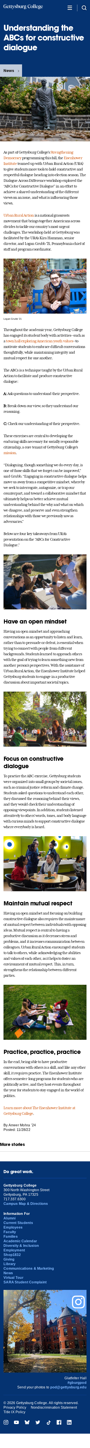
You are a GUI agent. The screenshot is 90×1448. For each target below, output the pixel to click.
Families (10, 1236)
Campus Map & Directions (25, 1204)
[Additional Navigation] (69, 7)
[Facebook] (59, 1423)
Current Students (18, 1223)
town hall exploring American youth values (39, 341)
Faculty (9, 1232)
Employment (14, 1250)
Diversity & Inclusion (21, 1245)
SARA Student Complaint (25, 1282)
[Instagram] (5, 1423)
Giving (8, 1259)
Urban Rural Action (18, 215)
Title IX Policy (14, 1412)
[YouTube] (16, 1423)
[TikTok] (48, 1423)
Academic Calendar (20, 1241)
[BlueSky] (27, 1423)
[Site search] (84, 7)
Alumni (9, 1218)
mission (9, 453)
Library (9, 1264)
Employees (12, 1227)
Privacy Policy (14, 1407)
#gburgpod (77, 1382)
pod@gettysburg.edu (68, 1387)
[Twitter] (37, 1423)
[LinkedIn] (69, 1423)
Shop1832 (12, 1255)
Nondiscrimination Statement (54, 1407)
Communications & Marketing (28, 1268)
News (8, 70)
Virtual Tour (13, 1277)
